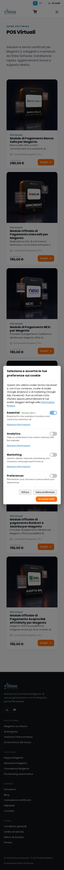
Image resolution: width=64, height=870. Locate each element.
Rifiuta (25, 492)
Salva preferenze (45, 492)
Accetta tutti (46, 499)
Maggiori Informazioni (18, 424)
